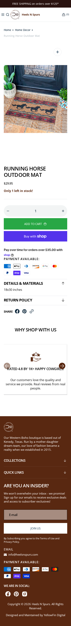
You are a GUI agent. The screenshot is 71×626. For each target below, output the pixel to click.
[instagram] (24, 594)
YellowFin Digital (54, 615)
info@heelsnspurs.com (23, 554)
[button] (3, 15)
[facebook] (17, 312)
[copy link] (31, 312)
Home (7, 30)
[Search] (7, 15)
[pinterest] (24, 312)
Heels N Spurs (41, 604)
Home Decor (22, 30)
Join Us (35, 528)
